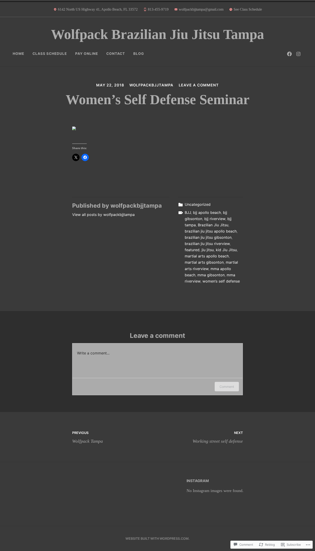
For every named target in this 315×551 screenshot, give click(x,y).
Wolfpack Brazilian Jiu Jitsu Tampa (157, 34)
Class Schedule (50, 53)
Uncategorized (198, 204)
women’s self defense (221, 281)
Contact (115, 53)
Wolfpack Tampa (87, 437)
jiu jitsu (208, 250)
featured (192, 250)
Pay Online (86, 53)
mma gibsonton (211, 275)
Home (18, 53)
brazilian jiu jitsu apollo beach (211, 231)
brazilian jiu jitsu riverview (207, 243)
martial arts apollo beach (207, 256)
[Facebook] (289, 53)
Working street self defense (218, 437)
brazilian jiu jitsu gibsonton (208, 237)
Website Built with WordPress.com (157, 538)
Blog (138, 53)
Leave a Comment (199, 85)
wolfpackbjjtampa (151, 85)
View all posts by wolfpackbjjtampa (103, 214)
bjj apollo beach (207, 212)
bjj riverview (214, 218)
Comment (227, 387)
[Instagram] (298, 53)
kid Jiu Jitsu (226, 250)
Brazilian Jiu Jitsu (213, 225)
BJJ (188, 212)
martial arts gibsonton (204, 262)
